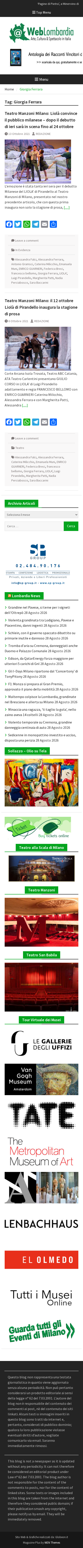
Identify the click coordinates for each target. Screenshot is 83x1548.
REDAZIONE (43, 134)
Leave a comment (27, 240)
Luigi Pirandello (21, 278)
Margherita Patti (43, 278)
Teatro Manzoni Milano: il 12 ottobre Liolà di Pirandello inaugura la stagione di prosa (41, 307)
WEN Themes (52, 1542)
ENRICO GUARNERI (30, 269)
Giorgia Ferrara (48, 273)
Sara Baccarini (39, 283)
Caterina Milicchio (46, 264)
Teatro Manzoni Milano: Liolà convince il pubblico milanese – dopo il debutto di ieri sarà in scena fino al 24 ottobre (41, 119)
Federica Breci (53, 269)
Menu (43, 79)
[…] (67, 207)
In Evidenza (22, 250)
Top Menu (43, 12)
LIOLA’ (63, 273)
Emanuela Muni (45, 462)
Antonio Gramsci (22, 264)
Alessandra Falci (26, 259)
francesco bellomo (23, 273)
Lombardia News (26, 595)
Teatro (19, 448)
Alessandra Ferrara (50, 259)
